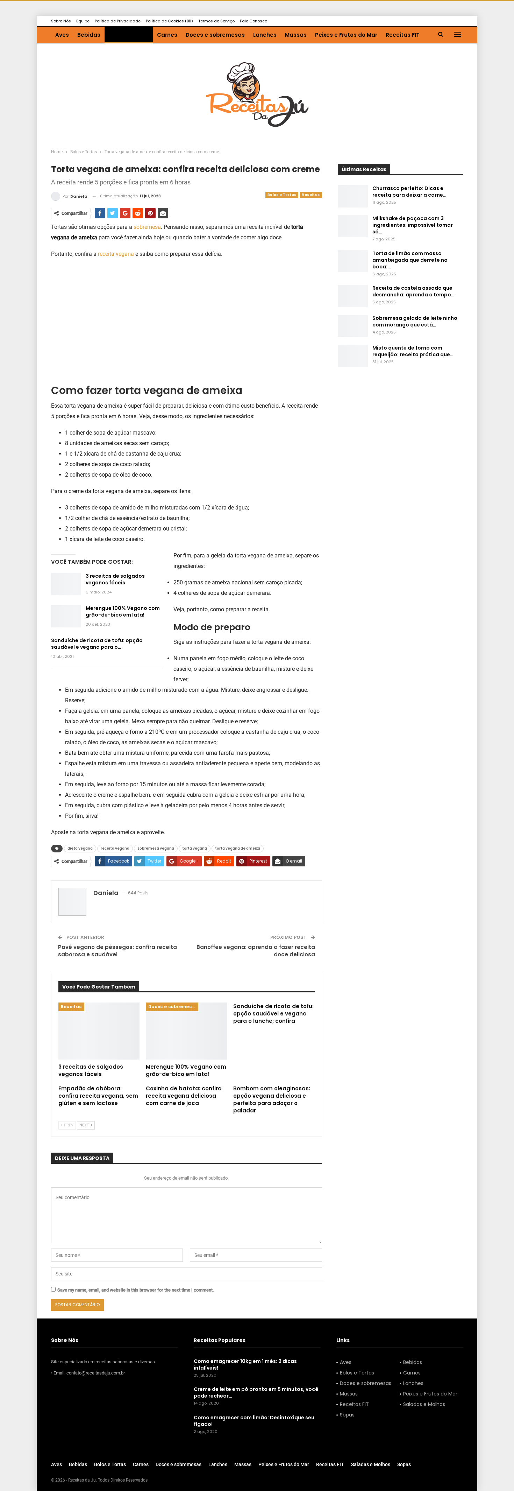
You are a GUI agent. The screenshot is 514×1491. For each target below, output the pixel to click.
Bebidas (88, 34)
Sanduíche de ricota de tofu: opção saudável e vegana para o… (97, 643)
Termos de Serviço (216, 21)
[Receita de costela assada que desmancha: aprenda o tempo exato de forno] (353, 296)
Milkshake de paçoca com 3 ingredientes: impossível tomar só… (412, 225)
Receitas (311, 194)
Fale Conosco (253, 21)
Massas (296, 34)
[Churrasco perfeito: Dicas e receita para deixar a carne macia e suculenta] (353, 196)
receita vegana (116, 254)
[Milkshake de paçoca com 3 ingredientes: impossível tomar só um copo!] (353, 226)
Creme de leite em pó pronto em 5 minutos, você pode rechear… (256, 1393)
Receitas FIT (403, 34)
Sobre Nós (61, 21)
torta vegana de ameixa (237, 848)
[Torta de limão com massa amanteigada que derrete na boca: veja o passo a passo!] (353, 261)
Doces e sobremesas (215, 34)
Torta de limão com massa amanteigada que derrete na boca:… (410, 260)
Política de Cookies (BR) (169, 21)
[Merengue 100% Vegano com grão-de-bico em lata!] (66, 616)
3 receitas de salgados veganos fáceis (115, 579)
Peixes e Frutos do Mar (346, 34)
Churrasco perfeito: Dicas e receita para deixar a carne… (409, 191)
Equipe (83, 21)
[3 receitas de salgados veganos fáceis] (66, 584)
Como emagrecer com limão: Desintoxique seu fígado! (254, 1421)
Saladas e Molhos (424, 1404)
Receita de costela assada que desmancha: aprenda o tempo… (413, 291)
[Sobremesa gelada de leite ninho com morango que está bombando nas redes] (353, 326)
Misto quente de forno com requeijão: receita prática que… (413, 351)
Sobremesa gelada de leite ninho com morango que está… (414, 321)
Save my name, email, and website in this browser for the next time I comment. (135, 1290)
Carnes (167, 34)
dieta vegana (80, 848)
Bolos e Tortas (129, 34)
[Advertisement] (186, 314)
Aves (62, 34)
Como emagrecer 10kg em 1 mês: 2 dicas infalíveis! (245, 1364)
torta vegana (194, 848)
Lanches (265, 34)
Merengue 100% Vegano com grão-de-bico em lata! (123, 611)
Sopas (347, 1414)
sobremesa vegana (155, 848)
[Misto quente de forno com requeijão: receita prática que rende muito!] (353, 356)
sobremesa (147, 227)
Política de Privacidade (118, 21)
